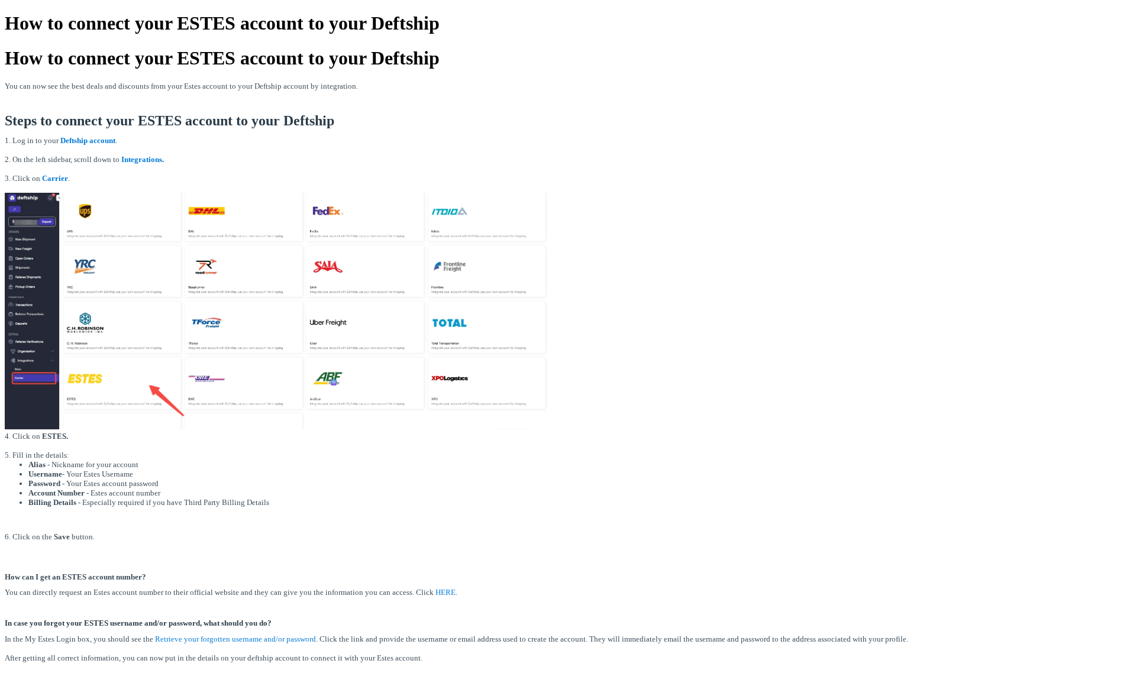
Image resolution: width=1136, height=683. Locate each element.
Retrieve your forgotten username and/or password (235, 639)
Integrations (141, 159)
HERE (445, 592)
